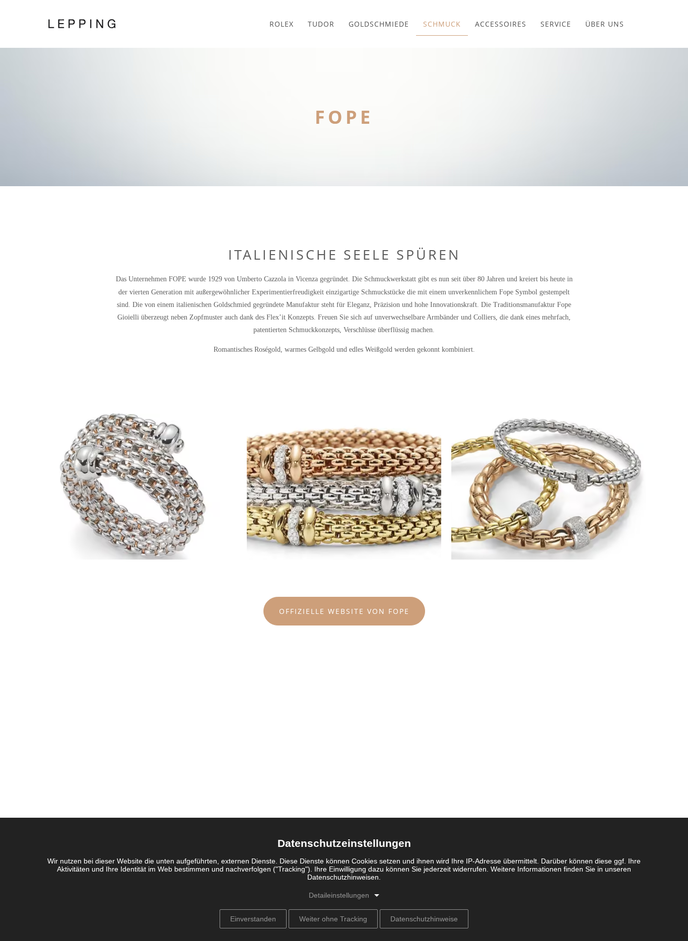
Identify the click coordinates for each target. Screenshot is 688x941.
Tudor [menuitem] (321, 24)
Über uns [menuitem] (604, 24)
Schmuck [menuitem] (442, 24)
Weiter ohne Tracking (333, 919)
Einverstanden (253, 919)
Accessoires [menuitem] (500, 24)
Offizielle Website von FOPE (344, 611)
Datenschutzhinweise (424, 919)
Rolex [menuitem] (281, 24)
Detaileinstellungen (339, 895)
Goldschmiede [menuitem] (379, 24)
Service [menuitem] (555, 24)
